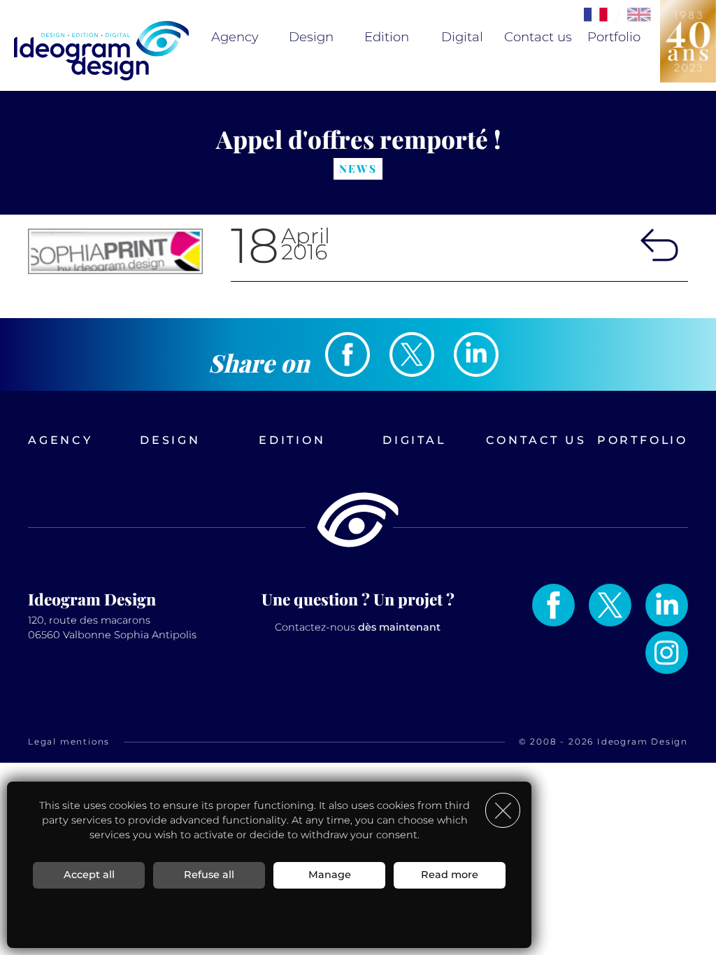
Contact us (538, 37)
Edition (386, 37)
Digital (462, 37)
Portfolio (613, 37)
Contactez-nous (358, 627)
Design (311, 37)
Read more (449, 874)
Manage (329, 874)
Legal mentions (69, 741)
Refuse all (209, 874)
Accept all (89, 874)
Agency (235, 37)
